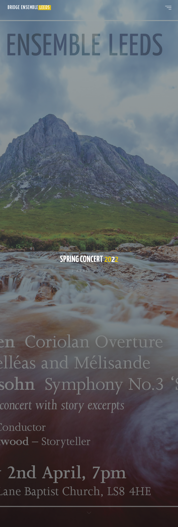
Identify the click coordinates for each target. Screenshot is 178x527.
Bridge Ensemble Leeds (29, 7)
